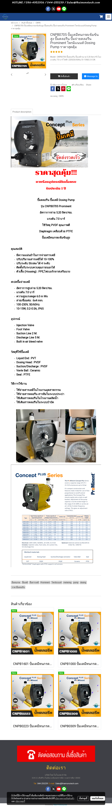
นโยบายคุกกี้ (20, 801)
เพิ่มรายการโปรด (59, 85)
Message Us (92, 76)
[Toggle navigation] (108, 17)
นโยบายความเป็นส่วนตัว (64, 798)
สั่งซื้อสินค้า (65, 76)
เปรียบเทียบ (79, 85)
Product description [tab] (21, 112)
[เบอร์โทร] (56, 753)
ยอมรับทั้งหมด (97, 798)
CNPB (61, 96)
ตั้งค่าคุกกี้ (83, 798)
